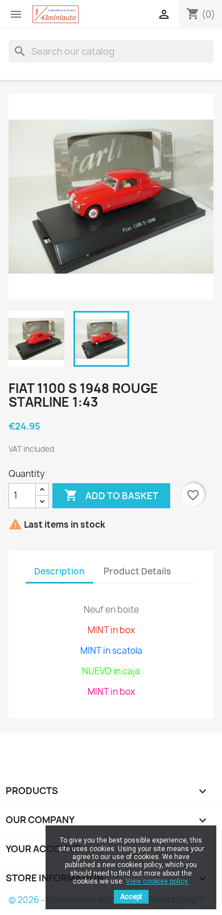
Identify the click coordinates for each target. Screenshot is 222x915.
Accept (131, 897)
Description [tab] (59, 571)
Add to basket (111, 495)
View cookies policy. (157, 881)
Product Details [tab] (137, 571)
